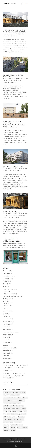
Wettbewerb (6, 353)
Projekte (10, 439)
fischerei (21, 406)
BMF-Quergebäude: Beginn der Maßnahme (13, 75)
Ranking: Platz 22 (8, 370)
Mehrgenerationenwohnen (11, 332)
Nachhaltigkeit (7, 334)
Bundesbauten (18, 34)
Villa (18, 427)
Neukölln (11, 170)
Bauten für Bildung (16, 80)
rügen (20, 422)
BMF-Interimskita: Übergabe (12, 212)
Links (17, 439)
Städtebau (6, 427)
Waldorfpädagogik (9, 294)
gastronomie (7, 408)
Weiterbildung (7, 350)
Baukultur (6, 281)
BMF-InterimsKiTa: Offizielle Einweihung (12, 122)
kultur (20, 411)
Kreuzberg (7, 303)
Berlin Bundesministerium (10, 397)
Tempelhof (13, 427)
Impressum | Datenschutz (14, 441)
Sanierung (6, 342)
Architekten (23, 78)
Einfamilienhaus (7, 406)
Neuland (22, 419)
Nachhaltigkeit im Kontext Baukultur (13, 368)
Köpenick (6, 414)
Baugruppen (6, 278)
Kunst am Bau (7, 324)
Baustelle (6, 80)
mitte (5, 419)
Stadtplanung (19, 425)
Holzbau (6, 36)
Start (4, 439)
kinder (5, 411)
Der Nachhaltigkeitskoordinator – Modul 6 (15, 365)
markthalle (12, 414)
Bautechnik (14, 215)
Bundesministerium (12, 400)
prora (15, 422)
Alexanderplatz (7, 392)
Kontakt (23, 439)
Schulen (5, 345)
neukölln (16, 419)
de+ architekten (7, 403)
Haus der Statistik (16, 408)
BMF (5, 400)
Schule (6, 291)
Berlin (11, 34)
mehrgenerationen (21, 414)
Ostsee (5, 340)
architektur (15, 392)
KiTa (10, 411)
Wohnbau (18, 170)
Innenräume (13, 36)
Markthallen (6, 329)
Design (5, 313)
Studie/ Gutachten (8, 348)
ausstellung (22, 392)
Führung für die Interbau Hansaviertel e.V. (15, 373)
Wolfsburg (6, 358)
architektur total (7, 276)
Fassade (15, 406)
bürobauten (21, 400)
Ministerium (21, 416)
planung (11, 422)
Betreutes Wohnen (22, 397)
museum (10, 419)
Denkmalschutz (16, 403)
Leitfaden (6, 327)
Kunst (25, 411)
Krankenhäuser (7, 321)
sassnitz (12, 425)
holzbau (24, 408)
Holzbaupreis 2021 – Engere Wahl (14, 30)
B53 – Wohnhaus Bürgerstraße (13, 167)
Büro (4, 308)
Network (5, 337)
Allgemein (15, 32)
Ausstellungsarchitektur (9, 395)
